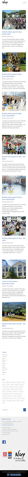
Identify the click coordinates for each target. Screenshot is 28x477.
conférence (11, 386)
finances (21, 391)
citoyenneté (16, 384)
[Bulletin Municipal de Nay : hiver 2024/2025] (14, 101)
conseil (16, 386)
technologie (9, 400)
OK (8, 474)
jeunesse (4, 363)
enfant (3, 391)
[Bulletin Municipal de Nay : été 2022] (14, 311)
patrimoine (19, 396)
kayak (8, 396)
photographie (5, 398)
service (14, 398)
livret (11, 396)
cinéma (12, 384)
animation (14, 382)
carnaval (7, 384)
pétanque (10, 398)
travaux (22, 400)
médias (4, 36)
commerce (4, 356)
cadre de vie (5, 286)
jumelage (4, 396)
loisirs (3, 365)
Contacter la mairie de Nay (8, 425)
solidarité (4, 372)
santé (3, 370)
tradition (18, 400)
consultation (20, 386)
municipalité (9, 36)
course (3, 389)
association (19, 382)
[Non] (26, 473)
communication (5, 386)
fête (7, 393)
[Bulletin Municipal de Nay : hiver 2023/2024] (14, 185)
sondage (22, 398)
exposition (15, 391)
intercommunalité (16, 393)
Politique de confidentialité (16, 474)
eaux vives (20, 389)
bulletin (3, 384)
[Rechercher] (23, 2)
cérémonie (8, 389)
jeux (21, 393)
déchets (12, 389)
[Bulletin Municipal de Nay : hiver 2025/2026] (14, 62)
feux (18, 391)
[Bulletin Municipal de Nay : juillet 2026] (14, 19)
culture (3, 358)
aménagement (8, 382)
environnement (9, 391)
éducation (4, 360)
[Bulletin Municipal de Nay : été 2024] (14, 144)
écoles (3, 402)
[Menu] (25, 2)
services (18, 398)
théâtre (14, 400)
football (3, 393)
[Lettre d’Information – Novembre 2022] (14, 269)
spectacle (4, 400)
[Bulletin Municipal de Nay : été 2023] (14, 226)
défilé (16, 389)
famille (3, 361)
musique (14, 396)
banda (23, 382)
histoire (10, 393)
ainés (3, 382)
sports (3, 374)
